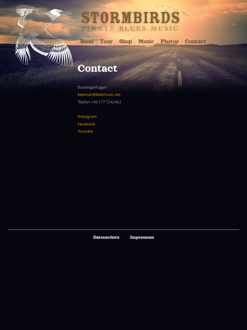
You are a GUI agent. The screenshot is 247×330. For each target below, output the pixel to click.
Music (146, 41)
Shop (125, 41)
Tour (106, 41)
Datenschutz (106, 237)
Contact (195, 41)
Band (87, 41)
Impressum (142, 237)
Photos (169, 41)
